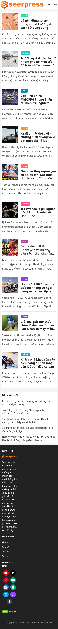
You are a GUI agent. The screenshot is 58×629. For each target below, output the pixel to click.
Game (24, 90)
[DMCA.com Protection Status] (9, 611)
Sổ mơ (24, 166)
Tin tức (24, 15)
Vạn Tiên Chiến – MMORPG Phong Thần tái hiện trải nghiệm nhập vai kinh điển (36, 101)
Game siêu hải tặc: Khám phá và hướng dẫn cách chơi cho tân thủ (36, 251)
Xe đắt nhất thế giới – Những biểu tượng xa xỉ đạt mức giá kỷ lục (38, 137)
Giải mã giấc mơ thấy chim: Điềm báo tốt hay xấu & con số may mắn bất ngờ (37, 327)
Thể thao (25, 53)
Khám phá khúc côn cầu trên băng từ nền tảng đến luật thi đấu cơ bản (38, 363)
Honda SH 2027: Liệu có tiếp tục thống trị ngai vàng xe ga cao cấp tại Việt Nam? (37, 289)
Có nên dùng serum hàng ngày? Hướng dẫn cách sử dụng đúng (37, 24)
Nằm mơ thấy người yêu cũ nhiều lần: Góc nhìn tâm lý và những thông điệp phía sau (38, 176)
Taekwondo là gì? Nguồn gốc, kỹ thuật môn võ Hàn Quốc (38, 212)
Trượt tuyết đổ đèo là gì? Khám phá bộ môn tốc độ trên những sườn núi (38, 61)
